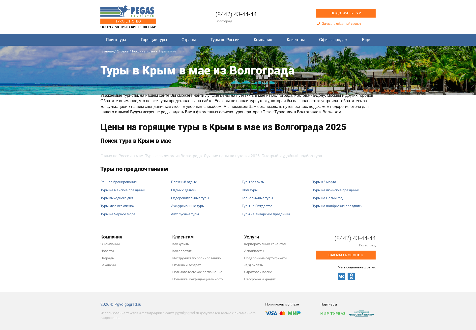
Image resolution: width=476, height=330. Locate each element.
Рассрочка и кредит (259, 279)
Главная (107, 51)
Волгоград (223, 21)
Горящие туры (154, 39)
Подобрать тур (345, 13)
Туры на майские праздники (122, 190)
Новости (107, 250)
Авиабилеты (254, 250)
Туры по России (224, 39)
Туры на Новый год (327, 197)
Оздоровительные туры (190, 197)
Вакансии (108, 264)
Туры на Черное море (117, 214)
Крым (151, 51)
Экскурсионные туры (188, 205)
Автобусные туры (185, 214)
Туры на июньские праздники (335, 190)
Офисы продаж (333, 39)
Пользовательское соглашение (197, 271)
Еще (366, 39)
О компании (110, 243)
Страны (188, 39)
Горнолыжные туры (257, 197)
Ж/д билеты (254, 264)
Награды (107, 258)
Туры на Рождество (257, 205)
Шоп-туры (250, 190)
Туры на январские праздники (266, 214)
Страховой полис (258, 271)
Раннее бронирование (118, 181)
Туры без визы (253, 181)
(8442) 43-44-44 (236, 14)
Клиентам (296, 39)
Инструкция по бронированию (196, 258)
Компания (263, 39)
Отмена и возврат (186, 264)
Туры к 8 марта (324, 181)
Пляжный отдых (184, 181)
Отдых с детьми (183, 190)
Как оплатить (182, 250)
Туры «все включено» (117, 205)
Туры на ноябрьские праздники (337, 205)
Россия (138, 51)
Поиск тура (116, 39)
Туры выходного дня (116, 197)
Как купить (180, 243)
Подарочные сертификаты (265, 258)
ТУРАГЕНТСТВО (128, 21)
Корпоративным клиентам (265, 243)
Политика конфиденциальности (198, 279)
